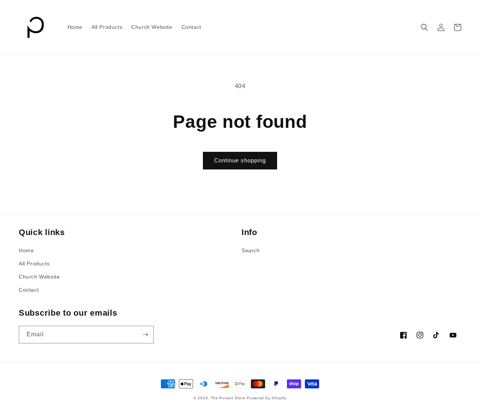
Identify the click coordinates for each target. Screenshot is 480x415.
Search (251, 250)
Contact (29, 290)
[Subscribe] (145, 334)
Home (26, 250)
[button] (424, 27)
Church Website (39, 277)
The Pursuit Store (228, 398)
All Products (34, 264)
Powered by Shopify (266, 398)
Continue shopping (240, 160)
